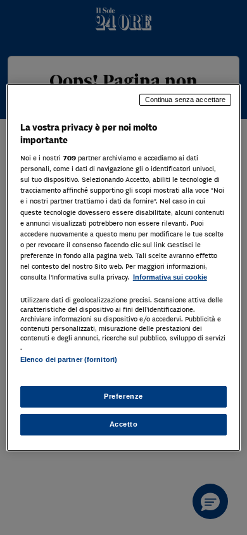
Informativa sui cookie (170, 277)
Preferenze (123, 396)
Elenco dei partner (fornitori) (68, 359)
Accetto (124, 424)
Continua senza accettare (185, 99)
